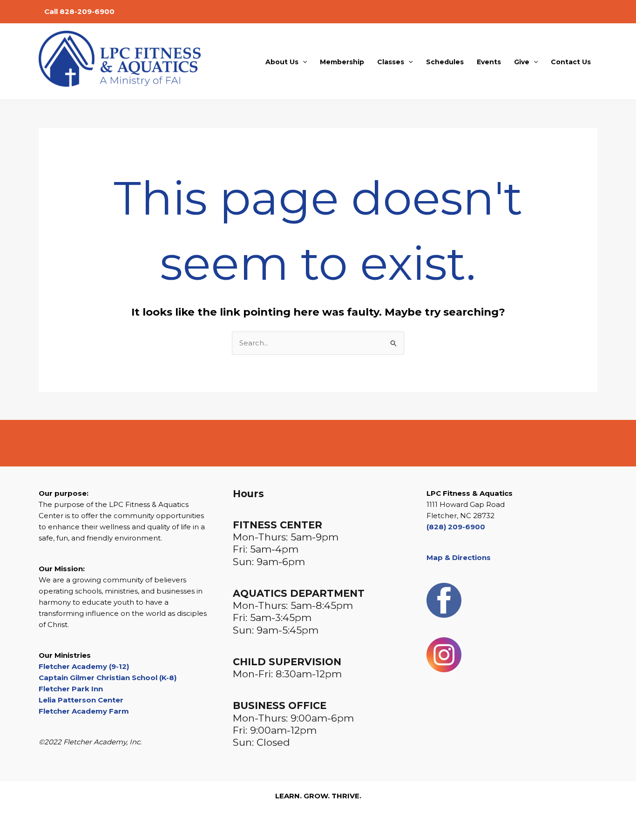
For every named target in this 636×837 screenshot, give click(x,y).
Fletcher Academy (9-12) (84, 666)
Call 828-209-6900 (79, 11)
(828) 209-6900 (455, 526)
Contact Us (571, 62)
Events (489, 62)
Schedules (445, 62)
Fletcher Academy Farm (84, 711)
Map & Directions (458, 557)
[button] (302, 62)
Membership (342, 62)
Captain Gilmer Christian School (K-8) (107, 677)
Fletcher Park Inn (71, 688)
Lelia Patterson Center (81, 699)
